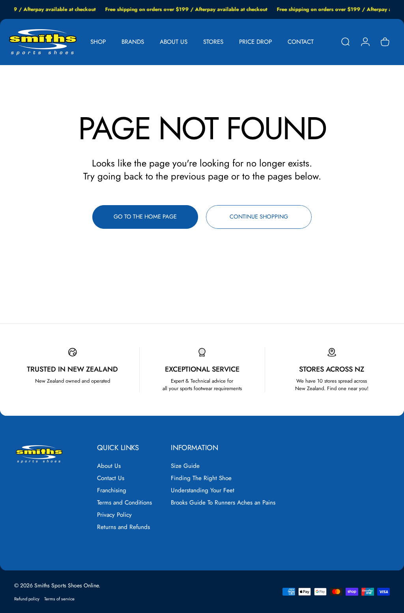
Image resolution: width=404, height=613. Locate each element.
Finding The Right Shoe (201, 478)
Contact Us (110, 478)
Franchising (111, 490)
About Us (109, 466)
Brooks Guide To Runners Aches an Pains (223, 502)
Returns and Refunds (123, 527)
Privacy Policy (114, 515)
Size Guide (185, 466)
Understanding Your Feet (202, 490)
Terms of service (59, 599)
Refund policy (26, 599)
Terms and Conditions (124, 502)
